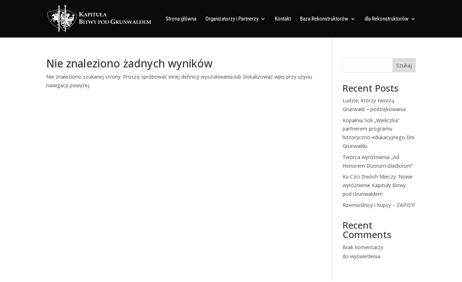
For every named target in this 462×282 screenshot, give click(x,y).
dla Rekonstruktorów (387, 19)
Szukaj (404, 65)
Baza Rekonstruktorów (324, 19)
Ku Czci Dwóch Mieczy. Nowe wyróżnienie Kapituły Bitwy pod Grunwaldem (378, 185)
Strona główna (181, 19)
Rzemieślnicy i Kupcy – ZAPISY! (379, 205)
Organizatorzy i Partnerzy (231, 19)
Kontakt (283, 19)
